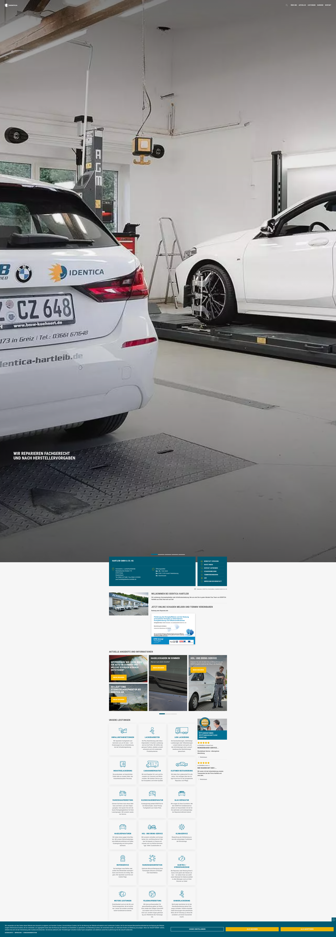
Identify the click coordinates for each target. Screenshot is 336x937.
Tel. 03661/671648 (122, 577)
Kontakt (328, 5)
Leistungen (312, 5)
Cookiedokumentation (30, 932)
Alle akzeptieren (307, 929)
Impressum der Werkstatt (213, 581)
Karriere (320, 5)
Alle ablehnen (252, 929)
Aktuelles (302, 5)
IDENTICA (204, 589)
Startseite (199, 589)
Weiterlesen (203, 757)
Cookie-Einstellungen (197, 929)
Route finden (208, 564)
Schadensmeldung (210, 571)
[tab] (154, 554)
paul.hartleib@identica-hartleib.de (126, 579)
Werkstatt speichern (211, 561)
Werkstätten (211, 589)
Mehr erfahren (118, 677)
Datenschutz (9, 932)
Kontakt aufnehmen (211, 568)
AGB (205, 578)
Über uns (294, 5)
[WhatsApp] (334, 920)
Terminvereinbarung (211, 575)
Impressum (18, 932)
